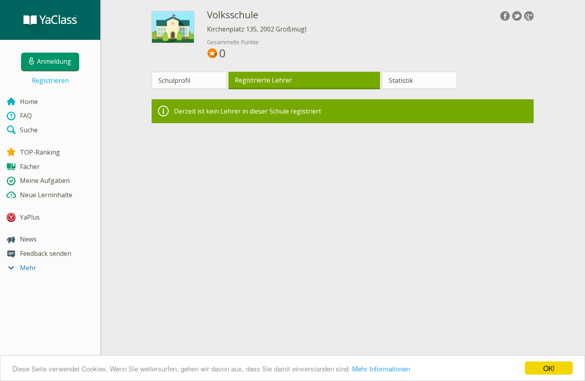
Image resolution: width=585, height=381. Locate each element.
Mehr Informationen (381, 368)
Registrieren (50, 80)
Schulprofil (174, 80)
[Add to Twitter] (517, 16)
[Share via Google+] (529, 16)
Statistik (401, 80)
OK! (549, 368)
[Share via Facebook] (505, 16)
